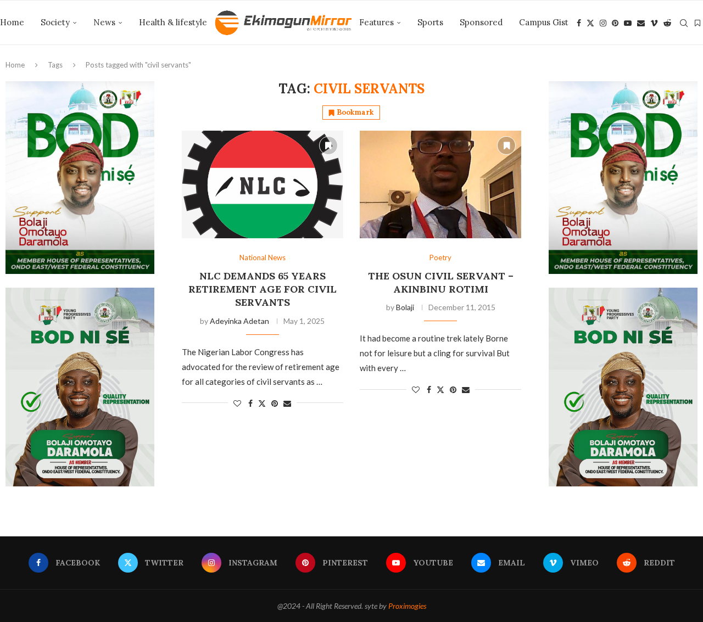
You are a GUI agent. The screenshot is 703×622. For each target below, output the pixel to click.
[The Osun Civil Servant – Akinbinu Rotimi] (440, 184)
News (104, 22)
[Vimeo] (654, 23)
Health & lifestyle (173, 22)
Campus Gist (543, 22)
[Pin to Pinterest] (274, 403)
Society (55, 22)
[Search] (683, 23)
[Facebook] (579, 23)
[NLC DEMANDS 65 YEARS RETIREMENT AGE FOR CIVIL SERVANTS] (262, 184)
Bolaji (405, 307)
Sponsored (481, 22)
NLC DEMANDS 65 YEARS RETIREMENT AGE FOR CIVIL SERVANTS (262, 289)
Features (376, 22)
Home (12, 22)
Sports (430, 22)
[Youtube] (628, 23)
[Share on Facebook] (250, 403)
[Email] (641, 23)
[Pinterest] (615, 23)
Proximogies (407, 605)
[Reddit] (667, 23)
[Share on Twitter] (262, 403)
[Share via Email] (287, 403)
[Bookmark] (697, 23)
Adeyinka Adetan (239, 321)
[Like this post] (237, 403)
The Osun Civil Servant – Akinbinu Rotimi (441, 282)
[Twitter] (590, 23)
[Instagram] (603, 23)
